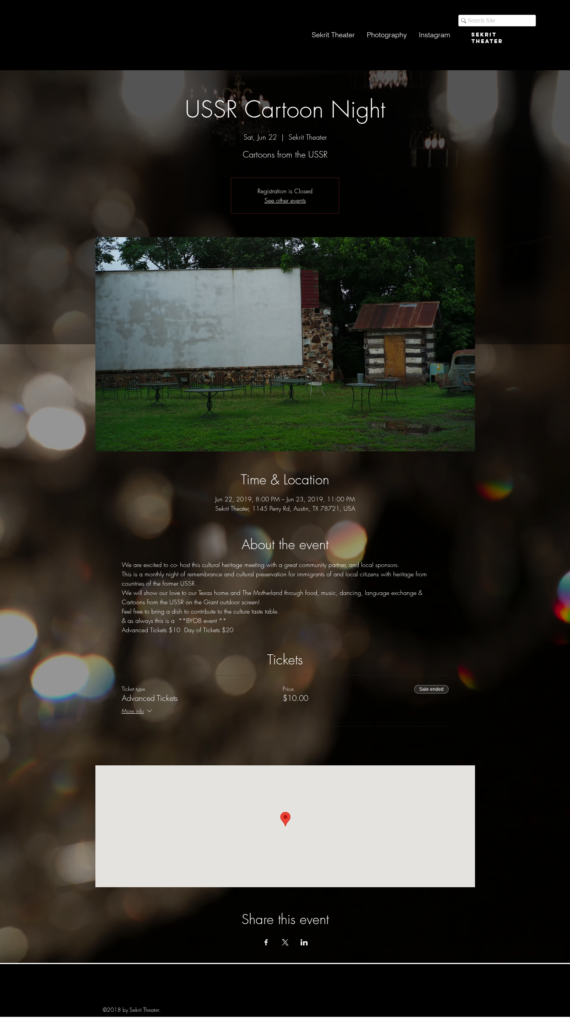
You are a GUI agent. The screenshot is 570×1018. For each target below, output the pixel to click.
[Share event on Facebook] (266, 942)
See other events (285, 200)
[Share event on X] (285, 942)
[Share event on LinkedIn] (304, 942)
